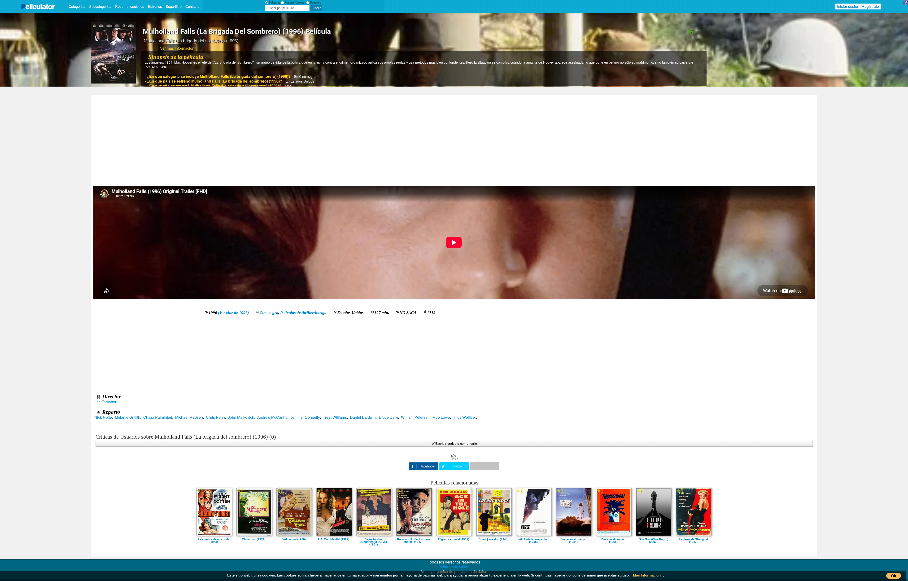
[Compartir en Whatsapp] (484, 466)
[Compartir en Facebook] (424, 465)
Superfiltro (174, 6)
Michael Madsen (189, 417)
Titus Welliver (464, 417)
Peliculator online (454, 566)
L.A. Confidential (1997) (333, 539)
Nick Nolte (103, 417)
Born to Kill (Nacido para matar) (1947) (413, 539)
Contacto (192, 6)
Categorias (77, 6)
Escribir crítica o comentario (456, 443)
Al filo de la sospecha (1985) (533, 539)
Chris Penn (215, 417)
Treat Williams (335, 417)
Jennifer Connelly (305, 417)
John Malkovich (241, 417)
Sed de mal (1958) (294, 539)
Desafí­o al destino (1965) (613, 539)
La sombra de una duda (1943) (213, 539)
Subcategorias (100, 6)
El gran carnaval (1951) (453, 539)
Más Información (647, 575)
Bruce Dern (388, 417)
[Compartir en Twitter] (454, 465)
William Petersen (415, 417)
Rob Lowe (441, 417)
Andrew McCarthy (272, 417)
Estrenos (155, 6)
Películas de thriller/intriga (303, 312)
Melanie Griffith (127, 417)
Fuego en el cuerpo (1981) (573, 539)
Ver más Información (177, 48)
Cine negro (269, 312)
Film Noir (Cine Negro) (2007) (653, 539)
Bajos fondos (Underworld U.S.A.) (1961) (373, 539)
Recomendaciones (129, 6)
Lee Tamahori (105, 402)
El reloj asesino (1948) (493, 539)
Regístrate (870, 6)
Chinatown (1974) (253, 539)
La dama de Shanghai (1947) (693, 539)
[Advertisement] (454, 138)
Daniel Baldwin (363, 417)
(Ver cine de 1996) (233, 312)
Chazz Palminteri (157, 417)
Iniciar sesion (848, 6)
